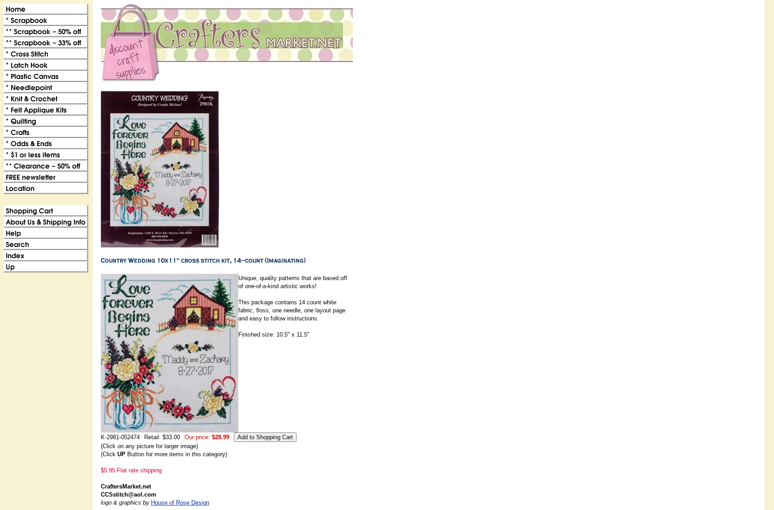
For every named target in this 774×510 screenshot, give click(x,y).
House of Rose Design (180, 502)
